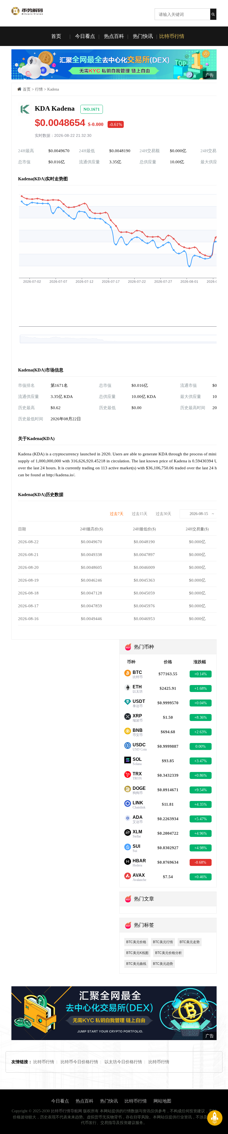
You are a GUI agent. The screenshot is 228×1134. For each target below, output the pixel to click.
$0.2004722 (168, 833)
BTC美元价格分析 (168, 953)
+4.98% (200, 848)
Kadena (53, 89)
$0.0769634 (168, 862)
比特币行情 (171, 36)
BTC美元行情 (163, 942)
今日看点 (85, 36)
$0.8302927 (168, 848)
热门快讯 (143, 36)
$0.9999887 (168, 746)
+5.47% (200, 819)
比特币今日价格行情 (79, 1062)
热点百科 (114, 36)
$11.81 (168, 804)
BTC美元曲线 (136, 964)
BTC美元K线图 (137, 953)
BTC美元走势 (190, 942)
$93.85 (168, 761)
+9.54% (200, 790)
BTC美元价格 (136, 942)
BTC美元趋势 (163, 964)
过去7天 (116, 514)
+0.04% (200, 703)
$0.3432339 (168, 775)
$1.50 (168, 717)
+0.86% (200, 775)
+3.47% (200, 761)
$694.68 (168, 732)
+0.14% (200, 674)
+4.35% (200, 804)
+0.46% (200, 877)
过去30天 (163, 514)
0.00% (200, 746)
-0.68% (200, 862)
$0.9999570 (168, 703)
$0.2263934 (168, 819)
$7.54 (168, 877)
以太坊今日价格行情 (123, 1062)
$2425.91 (168, 688)
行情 (39, 89)
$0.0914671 (168, 790)
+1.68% (200, 688)
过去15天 (139, 514)
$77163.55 (167, 674)
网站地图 (162, 1101)
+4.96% (200, 833)
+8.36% (200, 717)
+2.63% (200, 732)
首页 (56, 36)
